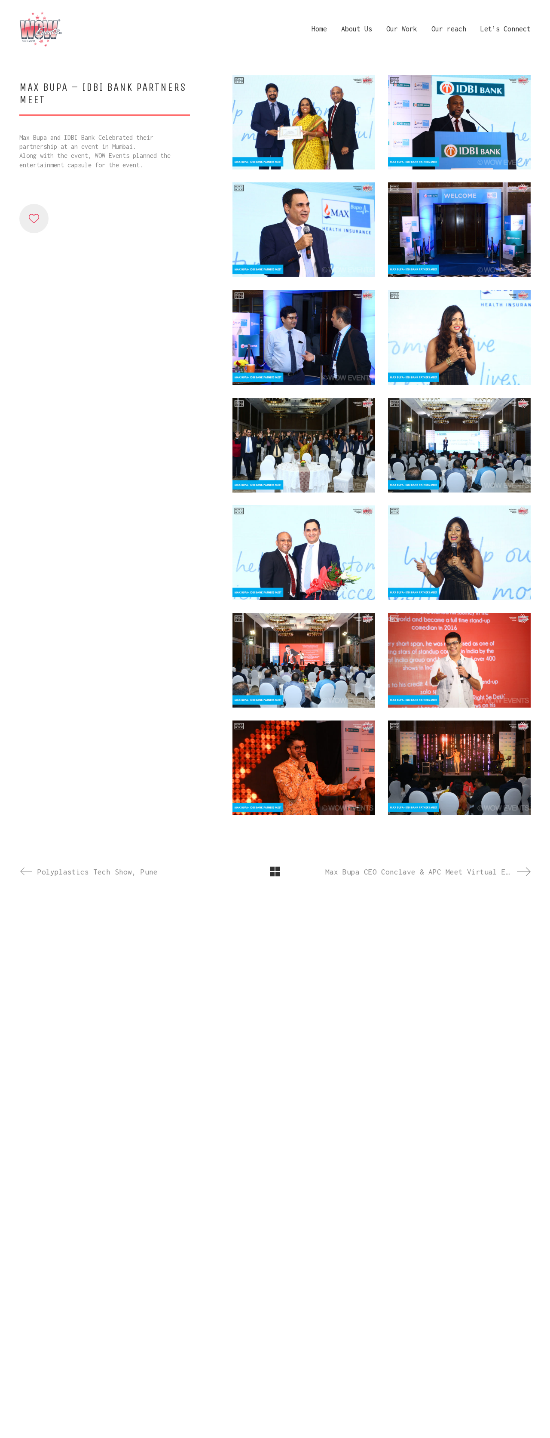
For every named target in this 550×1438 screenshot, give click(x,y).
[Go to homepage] (40, 29)
